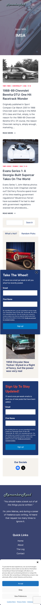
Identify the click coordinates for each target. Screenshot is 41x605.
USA (24, 86)
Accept (20, 584)
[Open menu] (33, 5)
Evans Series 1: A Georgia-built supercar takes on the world (18, 175)
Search (29, 222)
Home (20, 541)
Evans (15, 166)
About (20, 545)
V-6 (29, 86)
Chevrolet (17, 86)
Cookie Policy (11, 602)
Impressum (30, 602)
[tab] (11, 234)
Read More (9, 133)
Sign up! (20, 447)
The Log (20, 549)
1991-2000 (7, 166)
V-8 (25, 166)
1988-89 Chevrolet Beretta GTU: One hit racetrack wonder (17, 94)
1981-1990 (7, 86)
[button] (37, 562)
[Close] (36, 272)
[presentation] (20, 71)
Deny (20, 590)
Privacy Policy (21, 602)
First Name (10, 418)
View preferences (20, 596)
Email (7, 407)
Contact (20, 553)
